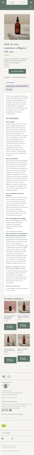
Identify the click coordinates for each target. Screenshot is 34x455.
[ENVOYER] (27, 418)
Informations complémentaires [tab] (17, 86)
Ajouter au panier (17, 71)
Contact (7, 433)
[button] (31, 2)
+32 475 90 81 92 (12, 398)
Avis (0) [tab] (9, 89)
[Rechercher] (30, 7)
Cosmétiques (16, 77)
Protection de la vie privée (9, 447)
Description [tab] (10, 82)
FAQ (18, 408)
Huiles (24, 77)
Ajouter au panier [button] (10, 326)
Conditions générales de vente (9, 445)
